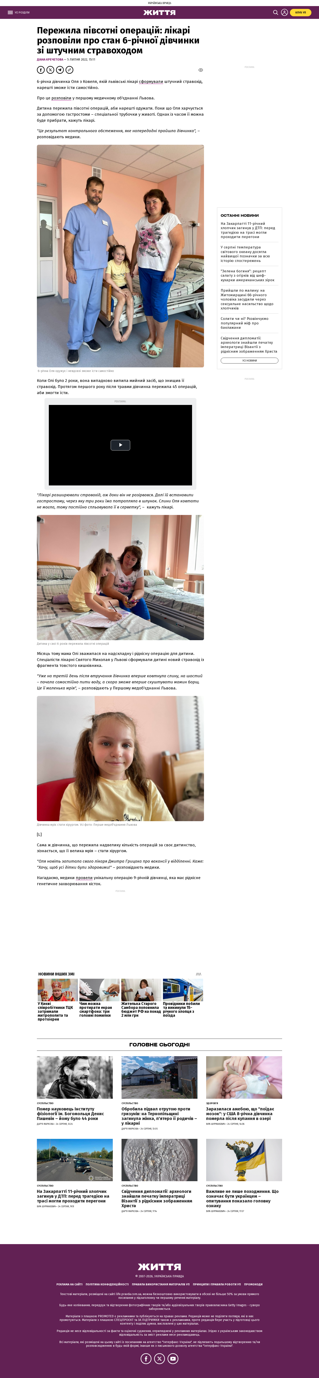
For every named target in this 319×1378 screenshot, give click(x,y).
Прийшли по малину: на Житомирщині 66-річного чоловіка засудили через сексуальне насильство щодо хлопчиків (247, 299)
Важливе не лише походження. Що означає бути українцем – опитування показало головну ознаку (242, 1198)
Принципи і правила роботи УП (217, 1284)
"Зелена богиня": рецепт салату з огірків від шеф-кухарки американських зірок (247, 275)
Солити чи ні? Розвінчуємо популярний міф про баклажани (244, 323)
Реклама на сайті (69, 1284)
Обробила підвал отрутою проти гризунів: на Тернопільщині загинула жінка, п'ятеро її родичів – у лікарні (159, 1116)
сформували (151, 81)
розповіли (61, 97)
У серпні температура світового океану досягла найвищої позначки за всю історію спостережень (245, 254)
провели (84, 877)
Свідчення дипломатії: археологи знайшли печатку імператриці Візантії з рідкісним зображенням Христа (249, 345)
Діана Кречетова (50, 59)
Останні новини (240, 215)
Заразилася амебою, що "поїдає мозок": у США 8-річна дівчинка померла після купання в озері (240, 1113)
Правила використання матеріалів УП (161, 1284)
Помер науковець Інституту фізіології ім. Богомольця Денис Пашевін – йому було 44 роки (70, 1113)
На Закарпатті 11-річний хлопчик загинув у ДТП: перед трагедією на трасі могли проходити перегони (248, 230)
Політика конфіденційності (107, 1284)
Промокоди (253, 1284)
